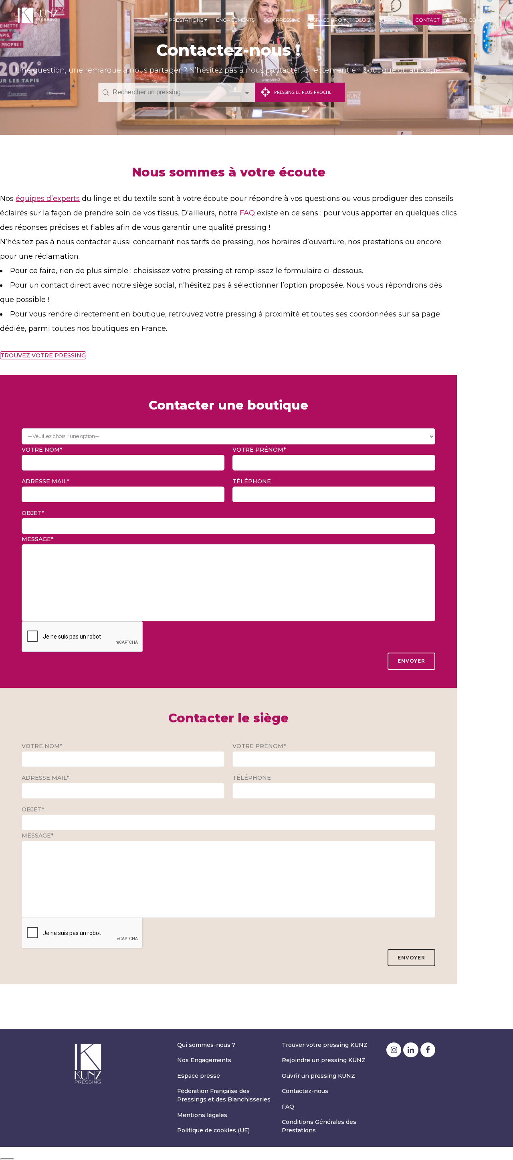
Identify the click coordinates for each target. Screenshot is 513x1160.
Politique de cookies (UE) (213, 1130)
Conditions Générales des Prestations (319, 1126)
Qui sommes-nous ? (206, 1044)
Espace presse (198, 1075)
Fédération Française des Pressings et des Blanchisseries (224, 1095)
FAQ (247, 213)
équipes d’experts (48, 198)
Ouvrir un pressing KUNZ (318, 1075)
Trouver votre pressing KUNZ (325, 1044)
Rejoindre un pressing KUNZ (324, 1060)
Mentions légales (202, 1115)
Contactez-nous (305, 1091)
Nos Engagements (204, 1060)
